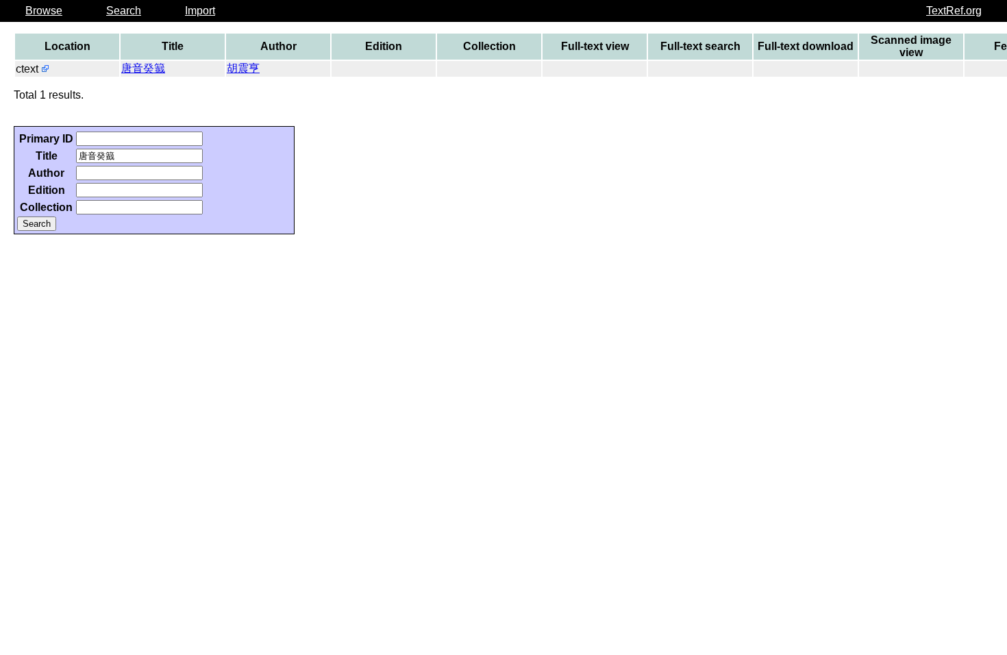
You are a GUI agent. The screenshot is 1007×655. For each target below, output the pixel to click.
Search (123, 10)
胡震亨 (243, 68)
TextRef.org (954, 10)
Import (200, 10)
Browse (43, 10)
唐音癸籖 (143, 68)
